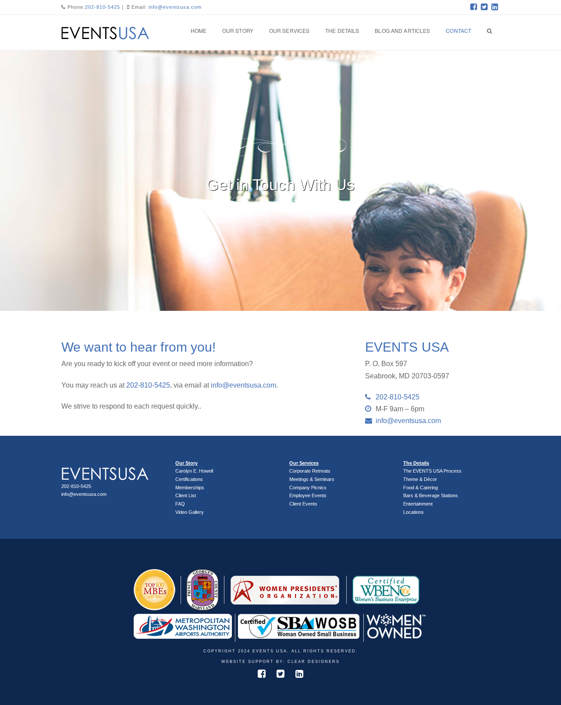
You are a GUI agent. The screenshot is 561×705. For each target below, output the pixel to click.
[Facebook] (473, 7)
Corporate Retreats (309, 471)
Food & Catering (420, 487)
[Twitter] (484, 7)
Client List (185, 495)
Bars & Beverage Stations (430, 495)
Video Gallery (189, 512)
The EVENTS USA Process (432, 471)
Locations (413, 512)
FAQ (180, 503)
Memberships (189, 487)
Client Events (303, 503)
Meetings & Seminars (311, 479)
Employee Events (308, 495)
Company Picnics (308, 487)
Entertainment (418, 503)
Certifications (189, 479)
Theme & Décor (420, 479)
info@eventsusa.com (175, 7)
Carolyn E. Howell (194, 471)
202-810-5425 (102, 7)
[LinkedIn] (494, 7)
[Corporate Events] (105, 31)
